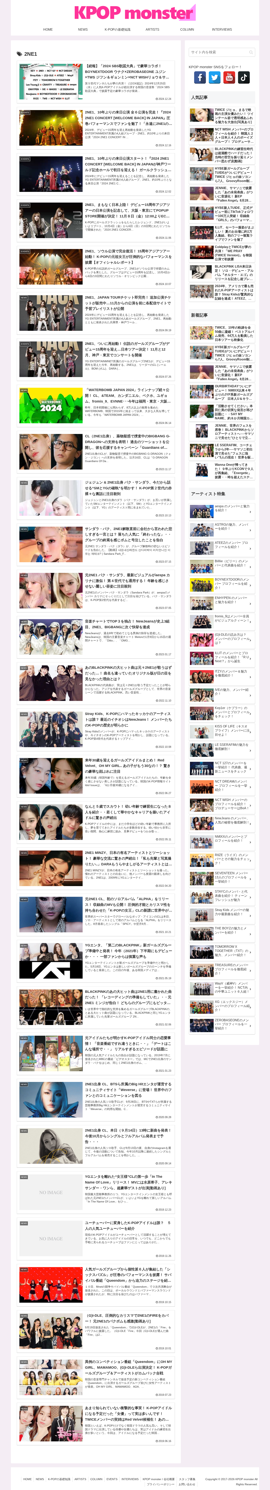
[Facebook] (200, 77)
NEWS (40, 1479)
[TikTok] (244, 77)
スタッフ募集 (187, 1479)
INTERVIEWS (130, 1479)
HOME (27, 1479)
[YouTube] (229, 77)
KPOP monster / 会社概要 (159, 1479)
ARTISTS (80, 1479)
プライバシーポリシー (161, 1484)
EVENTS (112, 1479)
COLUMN (96, 1479)
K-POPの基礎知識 (59, 1479)
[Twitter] (214, 77)
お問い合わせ (187, 1484)
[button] (251, 52)
